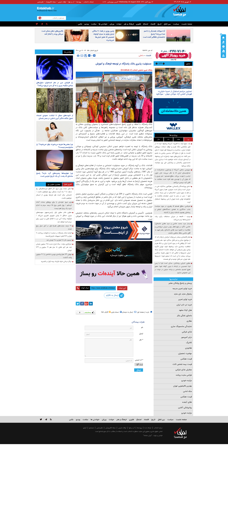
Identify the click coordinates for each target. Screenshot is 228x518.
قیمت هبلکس (186, 358)
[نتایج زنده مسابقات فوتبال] (223, 55)
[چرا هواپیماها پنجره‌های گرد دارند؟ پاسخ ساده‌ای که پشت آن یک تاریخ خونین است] (54, 160)
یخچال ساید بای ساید (183, 294)
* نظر (141, 339)
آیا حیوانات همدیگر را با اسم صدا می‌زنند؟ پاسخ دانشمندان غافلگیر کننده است (154, 34)
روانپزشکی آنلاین (185, 407)
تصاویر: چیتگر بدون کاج (181, 91)
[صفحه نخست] (223, 37)
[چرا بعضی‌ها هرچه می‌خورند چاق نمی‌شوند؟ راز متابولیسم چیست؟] (54, 131)
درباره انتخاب (158, 428)
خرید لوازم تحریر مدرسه (182, 288)
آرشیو (84, 428)
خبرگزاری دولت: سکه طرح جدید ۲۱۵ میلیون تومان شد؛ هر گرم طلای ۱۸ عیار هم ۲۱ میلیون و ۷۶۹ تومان (54, 247)
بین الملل (167, 24)
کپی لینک (122, 288)
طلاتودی (188, 348)
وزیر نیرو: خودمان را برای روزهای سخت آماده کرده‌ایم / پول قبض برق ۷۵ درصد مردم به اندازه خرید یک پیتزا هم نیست (54, 205)
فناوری (138, 24)
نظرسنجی (40, 2)
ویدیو (86, 24)
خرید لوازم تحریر (185, 299)
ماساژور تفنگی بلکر (184, 315)
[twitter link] (41, 419)
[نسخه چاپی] (78, 55)
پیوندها (78, 2)
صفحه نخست (186, 24)
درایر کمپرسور (186, 337)
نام (142, 327)
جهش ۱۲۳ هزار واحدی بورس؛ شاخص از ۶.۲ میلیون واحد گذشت (54, 256)
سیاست (176, 24)
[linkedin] (91, 303)
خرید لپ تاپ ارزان (184, 304)
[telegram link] (46, 419)
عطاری (189, 321)
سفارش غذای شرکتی (183, 369)
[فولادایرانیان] (114, 230)
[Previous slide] (164, 63)
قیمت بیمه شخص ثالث (182, 364)
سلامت (93, 24)
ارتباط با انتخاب (88, 2)
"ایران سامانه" (147, 435)
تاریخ (160, 24)
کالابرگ (189, 342)
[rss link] (51, 419)
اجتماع (145, 24)
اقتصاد (152, 24)
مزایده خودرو (186, 380)
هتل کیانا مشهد (185, 310)
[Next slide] (157, 63)
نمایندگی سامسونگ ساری (181, 326)
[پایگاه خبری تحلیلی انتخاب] (181, 12)
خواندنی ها (103, 24)
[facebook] (82, 303)
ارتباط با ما (147, 428)
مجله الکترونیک (51, 2)
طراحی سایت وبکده (184, 375)
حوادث (119, 24)
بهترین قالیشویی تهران (182, 386)
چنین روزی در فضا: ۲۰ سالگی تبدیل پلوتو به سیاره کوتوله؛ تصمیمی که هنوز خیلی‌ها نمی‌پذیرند (103, 36)
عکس (80, 24)
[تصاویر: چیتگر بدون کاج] (173, 78)
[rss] (47, 24)
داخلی (141, 55)
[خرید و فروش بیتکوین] (173, 114)
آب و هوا (71, 2)
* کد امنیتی (139, 360)
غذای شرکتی (187, 331)
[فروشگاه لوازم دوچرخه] (114, 252)
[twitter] (37, 24)
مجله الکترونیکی (110, 428)
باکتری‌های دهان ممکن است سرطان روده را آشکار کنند (52, 32)
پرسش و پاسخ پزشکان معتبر (180, 283)
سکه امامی (187, 391)
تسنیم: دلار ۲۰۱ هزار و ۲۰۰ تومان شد (59, 240)
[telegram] (42, 24)
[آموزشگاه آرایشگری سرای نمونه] (114, 273)
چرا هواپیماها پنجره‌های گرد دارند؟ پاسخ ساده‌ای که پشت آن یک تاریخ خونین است (54, 175)
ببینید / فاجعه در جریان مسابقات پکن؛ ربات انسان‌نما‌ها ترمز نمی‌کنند (172, 218)
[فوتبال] (223, 46)
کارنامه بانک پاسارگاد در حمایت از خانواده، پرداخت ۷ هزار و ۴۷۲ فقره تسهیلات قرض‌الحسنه (54, 234)
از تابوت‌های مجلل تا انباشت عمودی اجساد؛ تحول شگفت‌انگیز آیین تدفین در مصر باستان (54, 117)
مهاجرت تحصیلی (185, 353)
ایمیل (141, 333)
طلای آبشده (187, 402)
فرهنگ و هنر (129, 24)
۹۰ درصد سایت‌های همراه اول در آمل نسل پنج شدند (54, 227)
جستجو (91, 428)
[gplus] (86, 303)
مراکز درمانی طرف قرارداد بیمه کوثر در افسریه (56, 261)
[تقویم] (223, 51)
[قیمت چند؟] (223, 42)
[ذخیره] (85, 56)
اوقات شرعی (62, 2)
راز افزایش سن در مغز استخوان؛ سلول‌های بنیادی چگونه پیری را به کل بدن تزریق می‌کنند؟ (54, 84)
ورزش (112, 24)
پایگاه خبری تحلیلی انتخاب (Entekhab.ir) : (136, 70)
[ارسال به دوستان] (82, 55)
